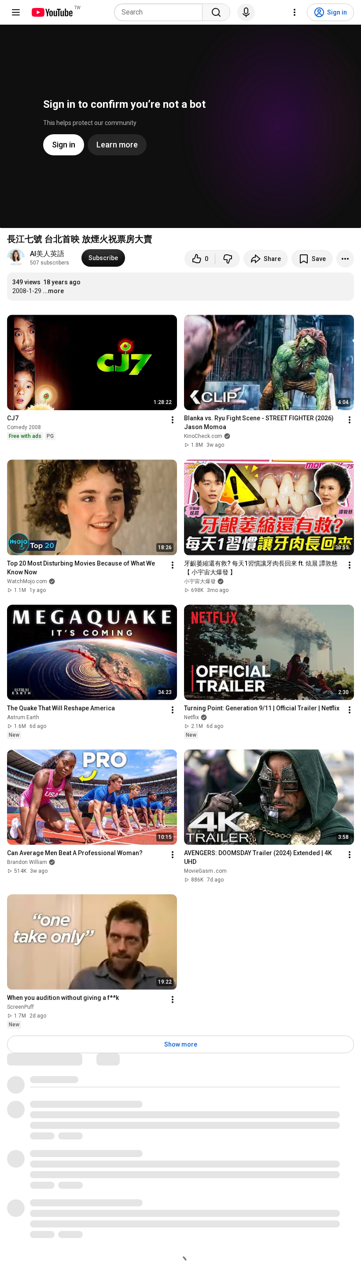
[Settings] (294, 12)
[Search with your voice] (246, 12)
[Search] (216, 12)
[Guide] (16, 12)
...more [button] (53, 290)
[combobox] (161, 12)
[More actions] (345, 259)
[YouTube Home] (52, 12)
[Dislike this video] (227, 259)
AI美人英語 (47, 254)
